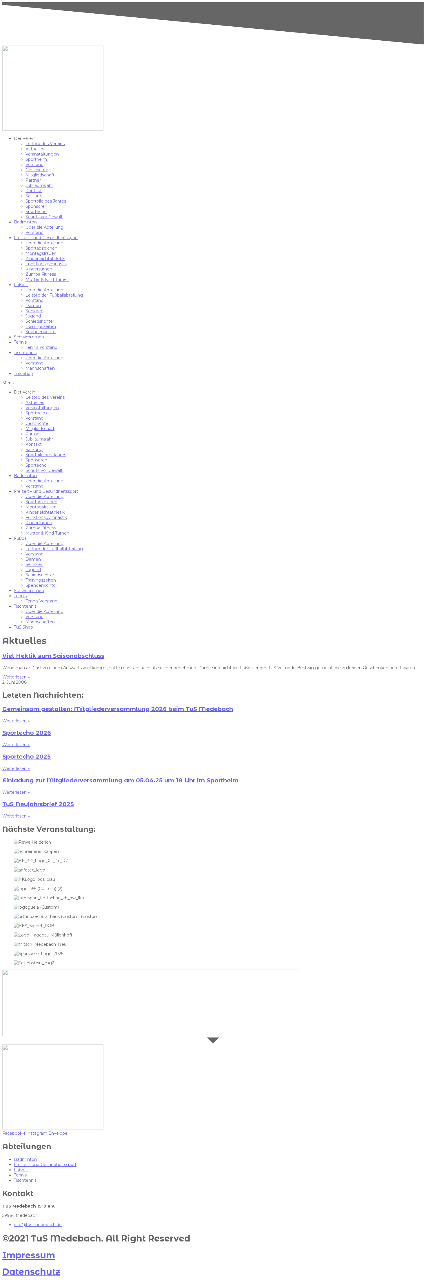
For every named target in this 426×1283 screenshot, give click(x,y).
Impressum (28, 1255)
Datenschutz (31, 1271)
